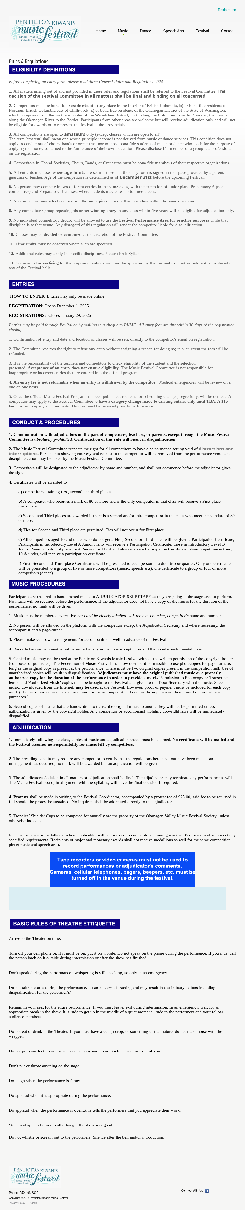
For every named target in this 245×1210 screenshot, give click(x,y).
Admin (33, 1202)
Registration (227, 9)
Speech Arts (173, 31)
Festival (202, 31)
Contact (227, 31)
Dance (145, 31)
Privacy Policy (17, 1202)
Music (123, 31)
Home (101, 31)
